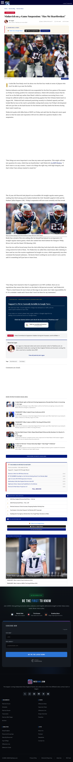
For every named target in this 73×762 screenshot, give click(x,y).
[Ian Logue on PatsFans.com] (6, 21)
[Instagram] (29, 694)
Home (5, 8)
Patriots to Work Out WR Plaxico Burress (18, 473)
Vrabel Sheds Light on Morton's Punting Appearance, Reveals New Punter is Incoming (35, 576)
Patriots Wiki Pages (7, 717)
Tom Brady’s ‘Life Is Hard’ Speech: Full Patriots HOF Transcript (25, 510)
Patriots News (19, 8)
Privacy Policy (33, 758)
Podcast (40, 734)
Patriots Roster (6, 710)
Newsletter (46, 30)
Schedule (4, 707)
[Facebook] (34, 694)
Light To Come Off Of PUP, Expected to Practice (20, 478)
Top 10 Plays (5, 740)
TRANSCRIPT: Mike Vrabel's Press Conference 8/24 (20, 580)
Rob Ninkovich (13, 361)
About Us (40, 730)
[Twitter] (25, 694)
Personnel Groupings (8, 734)
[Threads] (43, 694)
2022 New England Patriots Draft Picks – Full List (22, 499)
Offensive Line (42, 710)
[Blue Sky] (39, 694)
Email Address (9, 641)
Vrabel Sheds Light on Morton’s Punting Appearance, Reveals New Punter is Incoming (40, 402)
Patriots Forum (6, 703)
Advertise (59, 758)
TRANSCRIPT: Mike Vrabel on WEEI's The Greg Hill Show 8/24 (22, 583)
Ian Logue (11, 20)
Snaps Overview (42, 714)
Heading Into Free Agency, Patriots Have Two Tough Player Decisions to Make (29, 514)
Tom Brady (22, 361)
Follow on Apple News (32, 30)
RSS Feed (68, 758)
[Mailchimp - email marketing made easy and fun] (36, 662)
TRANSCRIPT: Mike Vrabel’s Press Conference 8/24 (30, 412)
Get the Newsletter (37, 529)
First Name (9, 632)
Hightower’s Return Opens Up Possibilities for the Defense (22, 484)
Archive (4, 720)
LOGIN (64, 3)
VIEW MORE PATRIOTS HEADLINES (36, 456)
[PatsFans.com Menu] (2, 2)
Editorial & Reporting (46, 758)
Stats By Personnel (7, 737)
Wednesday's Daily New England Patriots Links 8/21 (21, 481)
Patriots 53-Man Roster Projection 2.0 (17, 486)
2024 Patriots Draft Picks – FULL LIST (19, 503)
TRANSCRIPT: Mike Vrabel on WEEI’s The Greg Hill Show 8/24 (32, 422)
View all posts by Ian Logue (36, 355)
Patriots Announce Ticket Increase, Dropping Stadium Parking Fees (27, 506)
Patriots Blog (12, 8)
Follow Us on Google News (16, 30)
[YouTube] (48, 694)
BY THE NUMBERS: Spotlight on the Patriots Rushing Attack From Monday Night (28, 476)
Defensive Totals (6, 747)
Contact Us (41, 740)
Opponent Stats (42, 707)
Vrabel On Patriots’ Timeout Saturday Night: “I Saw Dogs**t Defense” (35, 444)
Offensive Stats (42, 703)
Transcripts (5, 714)
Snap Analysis (6, 730)
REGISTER (69, 3)
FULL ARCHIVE (36, 489)
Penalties (40, 717)
